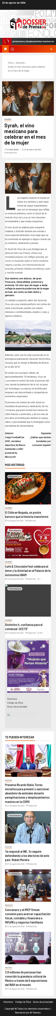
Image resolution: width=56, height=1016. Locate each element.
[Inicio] (5, 49)
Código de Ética (15, 702)
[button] (12, 49)
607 (41, 633)
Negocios (9, 905)
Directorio (12, 699)
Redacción (31, 521)
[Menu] (12, 49)
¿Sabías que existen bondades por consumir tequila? (40, 439)
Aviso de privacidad (17, 706)
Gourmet (8, 119)
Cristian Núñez (13, 150)
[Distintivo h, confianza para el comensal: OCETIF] (28, 600)
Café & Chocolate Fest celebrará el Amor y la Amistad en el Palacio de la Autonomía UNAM (28, 570)
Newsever (20, 1012)
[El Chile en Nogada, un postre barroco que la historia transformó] (28, 488)
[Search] (51, 49)
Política (8, 780)
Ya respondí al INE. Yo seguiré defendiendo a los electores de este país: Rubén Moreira (27, 856)
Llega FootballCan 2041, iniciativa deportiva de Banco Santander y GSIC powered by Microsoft (15, 445)
